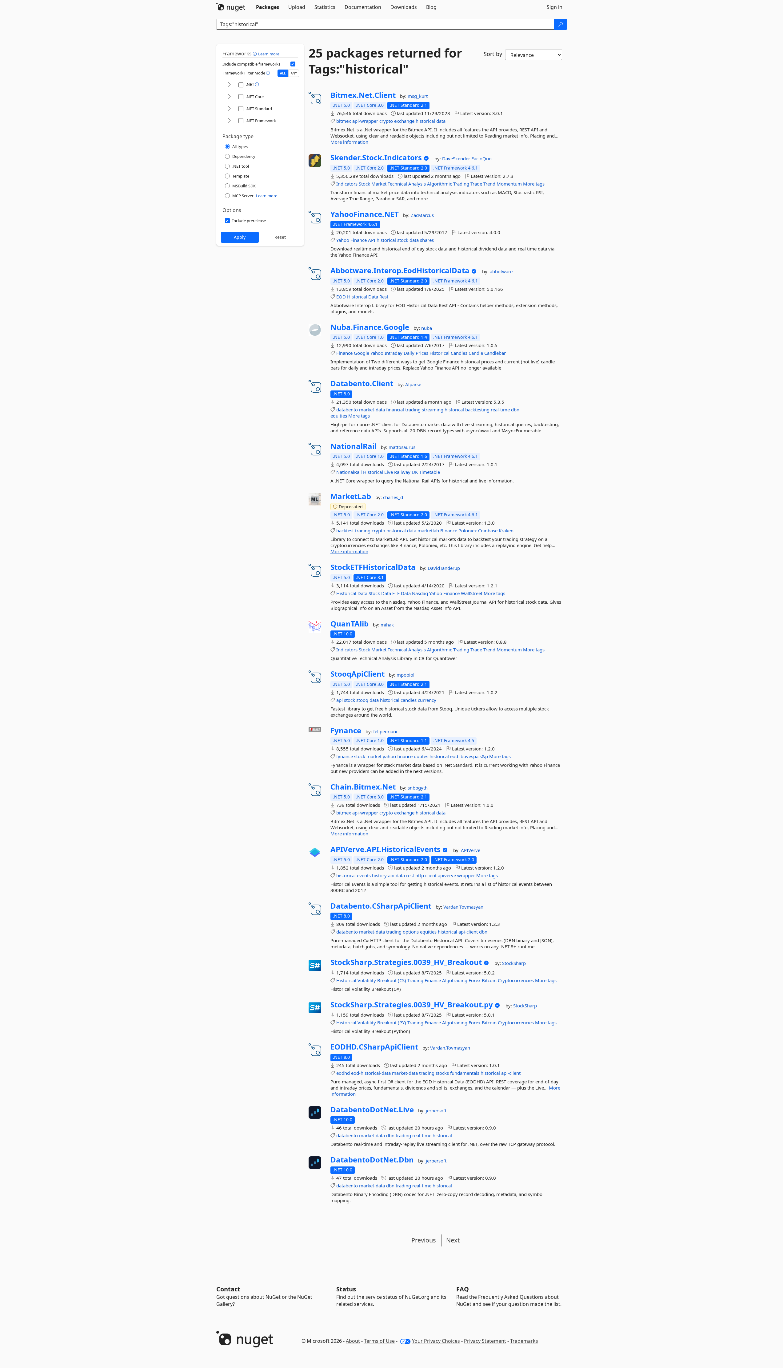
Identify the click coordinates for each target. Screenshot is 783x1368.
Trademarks (524, 1341)
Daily (409, 353)
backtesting (477, 409)
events (364, 875)
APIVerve (470, 850)
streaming (432, 409)
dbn (515, 409)
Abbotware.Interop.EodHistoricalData (399, 270)
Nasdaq (420, 593)
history (379, 875)
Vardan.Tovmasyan (463, 907)
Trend (489, 184)
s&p (484, 756)
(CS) (402, 980)
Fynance (345, 730)
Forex (475, 980)
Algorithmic (439, 184)
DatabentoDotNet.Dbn (372, 1159)
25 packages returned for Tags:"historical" (385, 61)
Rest (383, 297)
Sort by (493, 54)
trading (413, 409)
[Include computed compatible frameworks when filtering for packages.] (293, 64)
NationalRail (353, 446)
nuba (426, 328)
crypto (386, 121)
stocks (442, 1073)
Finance (358, 240)
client (431, 875)
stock (402, 240)
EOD (341, 297)
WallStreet (471, 593)
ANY (294, 73)
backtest (345, 530)
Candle (476, 353)
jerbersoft (436, 1110)
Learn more (268, 54)
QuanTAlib (349, 623)
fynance (344, 756)
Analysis (417, 184)
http (419, 875)
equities (338, 416)
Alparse (413, 384)
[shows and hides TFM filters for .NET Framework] (229, 121)
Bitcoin (489, 980)
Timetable (429, 472)
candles (409, 700)
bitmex (343, 121)
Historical (357, 297)
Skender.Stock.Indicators (376, 157)
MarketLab (350, 496)
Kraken (506, 530)
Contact (228, 1289)
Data (373, 297)
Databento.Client (361, 383)
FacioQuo (481, 158)
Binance (448, 530)
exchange (404, 121)
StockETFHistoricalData (373, 567)
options (411, 932)
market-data (372, 409)
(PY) (402, 1022)
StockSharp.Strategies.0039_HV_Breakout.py (411, 1004)
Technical (397, 184)
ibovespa (468, 756)
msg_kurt (418, 96)
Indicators (347, 184)
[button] (255, 53)
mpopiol (405, 675)
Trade (476, 184)
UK (415, 472)
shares (427, 240)
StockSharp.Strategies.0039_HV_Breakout (406, 962)
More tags (534, 184)
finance (405, 756)
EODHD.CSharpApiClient (374, 1046)
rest (410, 875)
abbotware (501, 271)
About (353, 1341)
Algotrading (454, 980)
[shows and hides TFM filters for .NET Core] (229, 97)
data (440, 121)
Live (388, 472)
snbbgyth (418, 788)
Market (378, 184)
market (374, 756)
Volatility (367, 980)
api (339, 700)
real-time (500, 409)
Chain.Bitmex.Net (363, 786)
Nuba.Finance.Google (369, 327)
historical (425, 121)
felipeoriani (385, 731)
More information (349, 142)
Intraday (393, 353)
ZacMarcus (422, 215)
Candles (459, 353)
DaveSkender (456, 158)
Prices (422, 353)
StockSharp (514, 963)
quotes (421, 756)
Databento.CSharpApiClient (380, 905)
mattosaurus (402, 447)
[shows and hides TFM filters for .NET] (229, 85)
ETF (396, 593)
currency (427, 700)
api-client (468, 932)
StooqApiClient (357, 673)
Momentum (509, 184)
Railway (402, 472)
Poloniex (467, 530)
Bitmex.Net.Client (363, 95)
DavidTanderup (444, 568)
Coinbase (487, 530)
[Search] (560, 24)
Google (361, 353)
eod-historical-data (371, 1073)
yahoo (389, 756)
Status (346, 1289)
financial (395, 409)
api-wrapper (365, 121)
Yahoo (342, 240)
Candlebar (495, 353)
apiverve (447, 875)
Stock (364, 184)
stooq (362, 700)
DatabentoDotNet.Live (372, 1109)
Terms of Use (379, 1341)
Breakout (387, 980)
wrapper (466, 875)
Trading (461, 184)
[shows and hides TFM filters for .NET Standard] (229, 109)
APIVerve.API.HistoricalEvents (385, 849)
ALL (283, 73)
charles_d (393, 497)
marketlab (428, 530)
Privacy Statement (485, 1341)
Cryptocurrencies (516, 980)
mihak (387, 625)
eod (454, 756)
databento (347, 409)
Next (453, 1240)
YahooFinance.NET (364, 214)
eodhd (343, 1073)
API (371, 240)
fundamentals (464, 1073)
